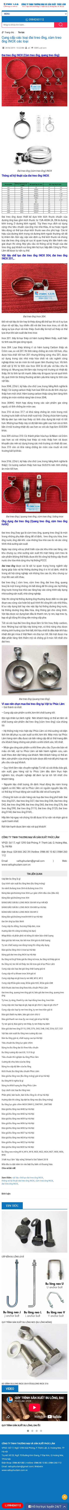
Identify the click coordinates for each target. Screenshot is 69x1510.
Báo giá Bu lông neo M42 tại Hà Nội (18, 1114)
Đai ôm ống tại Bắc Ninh (13, 921)
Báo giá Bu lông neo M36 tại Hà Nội (18, 1123)
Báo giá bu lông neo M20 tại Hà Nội (18, 1147)
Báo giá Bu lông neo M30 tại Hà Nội (18, 1128)
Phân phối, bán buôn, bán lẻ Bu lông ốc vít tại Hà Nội (25, 1095)
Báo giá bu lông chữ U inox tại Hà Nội (19, 950)
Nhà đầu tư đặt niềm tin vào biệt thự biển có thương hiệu (27, 1164)
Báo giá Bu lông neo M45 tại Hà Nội (18, 1109)
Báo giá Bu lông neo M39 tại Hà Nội (18, 1118)
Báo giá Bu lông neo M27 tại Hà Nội (18, 1133)
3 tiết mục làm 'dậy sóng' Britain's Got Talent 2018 (25, 1159)
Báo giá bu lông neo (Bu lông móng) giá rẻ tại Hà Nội (26, 1076)
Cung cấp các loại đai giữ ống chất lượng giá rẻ (23, 969)
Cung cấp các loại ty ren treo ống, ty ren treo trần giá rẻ (27, 1010)
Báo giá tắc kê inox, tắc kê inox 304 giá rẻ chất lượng (26, 940)
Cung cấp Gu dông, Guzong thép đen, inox (21, 926)
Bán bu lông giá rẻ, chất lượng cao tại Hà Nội (22, 1038)
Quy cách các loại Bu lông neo (16, 1090)
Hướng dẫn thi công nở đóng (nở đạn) (19, 931)
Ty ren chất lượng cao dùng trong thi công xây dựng (25, 945)
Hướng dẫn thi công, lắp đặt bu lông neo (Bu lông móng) (27, 1100)
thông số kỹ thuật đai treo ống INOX (18, 1181)
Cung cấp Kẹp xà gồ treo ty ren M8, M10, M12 (22, 978)
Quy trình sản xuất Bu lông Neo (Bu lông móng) (23, 883)
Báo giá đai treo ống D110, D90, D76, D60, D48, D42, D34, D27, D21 (32, 1029)
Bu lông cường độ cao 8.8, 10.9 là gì (18, 1052)
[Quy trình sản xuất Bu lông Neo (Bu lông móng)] (34, 1289)
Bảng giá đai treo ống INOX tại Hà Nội (19, 954)
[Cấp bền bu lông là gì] (34, 1233)
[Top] (64, 1497)
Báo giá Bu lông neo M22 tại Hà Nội (18, 1142)
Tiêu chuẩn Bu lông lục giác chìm (17, 1043)
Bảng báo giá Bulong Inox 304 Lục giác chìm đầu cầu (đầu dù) (30, 893)
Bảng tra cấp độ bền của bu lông (16, 1066)
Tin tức (21, 32)
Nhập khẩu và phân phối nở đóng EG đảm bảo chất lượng (27, 936)
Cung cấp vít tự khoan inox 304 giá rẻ (19, 973)
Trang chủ (9, 32)
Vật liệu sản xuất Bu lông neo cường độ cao (22, 1033)
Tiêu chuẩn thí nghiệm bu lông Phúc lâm (20, 1057)
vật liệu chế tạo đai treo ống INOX (27, 1178)
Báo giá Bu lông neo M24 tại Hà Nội (18, 1137)
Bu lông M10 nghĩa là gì (12, 1081)
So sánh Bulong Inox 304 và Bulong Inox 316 (22, 888)
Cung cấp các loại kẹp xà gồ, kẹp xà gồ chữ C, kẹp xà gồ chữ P (30, 1005)
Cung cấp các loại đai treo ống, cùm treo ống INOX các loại (31, 39)
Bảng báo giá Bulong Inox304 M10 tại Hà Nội (22, 917)
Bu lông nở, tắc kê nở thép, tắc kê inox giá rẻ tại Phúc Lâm (28, 964)
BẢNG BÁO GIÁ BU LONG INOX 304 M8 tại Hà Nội (24, 907)
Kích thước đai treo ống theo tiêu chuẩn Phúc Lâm (25, 988)
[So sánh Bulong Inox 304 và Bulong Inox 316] (34, 1353)
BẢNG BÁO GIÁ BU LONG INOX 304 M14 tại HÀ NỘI (25, 902)
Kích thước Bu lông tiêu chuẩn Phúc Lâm (20, 1071)
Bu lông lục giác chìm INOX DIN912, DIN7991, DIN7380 (27, 1104)
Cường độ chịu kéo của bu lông (16, 1062)
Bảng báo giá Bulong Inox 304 (15, 898)
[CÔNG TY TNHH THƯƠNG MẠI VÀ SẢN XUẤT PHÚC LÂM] (34, 5)
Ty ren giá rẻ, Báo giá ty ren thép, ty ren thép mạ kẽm (26, 1024)
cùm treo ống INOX (44, 1181)
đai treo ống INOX (10, 1184)
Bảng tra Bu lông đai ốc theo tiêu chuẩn (20, 1047)
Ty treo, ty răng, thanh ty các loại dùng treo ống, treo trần (28, 1000)
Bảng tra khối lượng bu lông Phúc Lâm (19, 1085)
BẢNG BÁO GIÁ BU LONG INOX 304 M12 (20, 912)
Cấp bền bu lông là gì (11, 879)
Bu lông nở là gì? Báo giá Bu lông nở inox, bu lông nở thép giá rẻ (31, 959)
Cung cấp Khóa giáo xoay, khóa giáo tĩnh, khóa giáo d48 (27, 983)
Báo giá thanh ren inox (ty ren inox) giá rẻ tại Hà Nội (25, 1019)
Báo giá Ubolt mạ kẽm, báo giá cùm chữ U (21, 1014)
